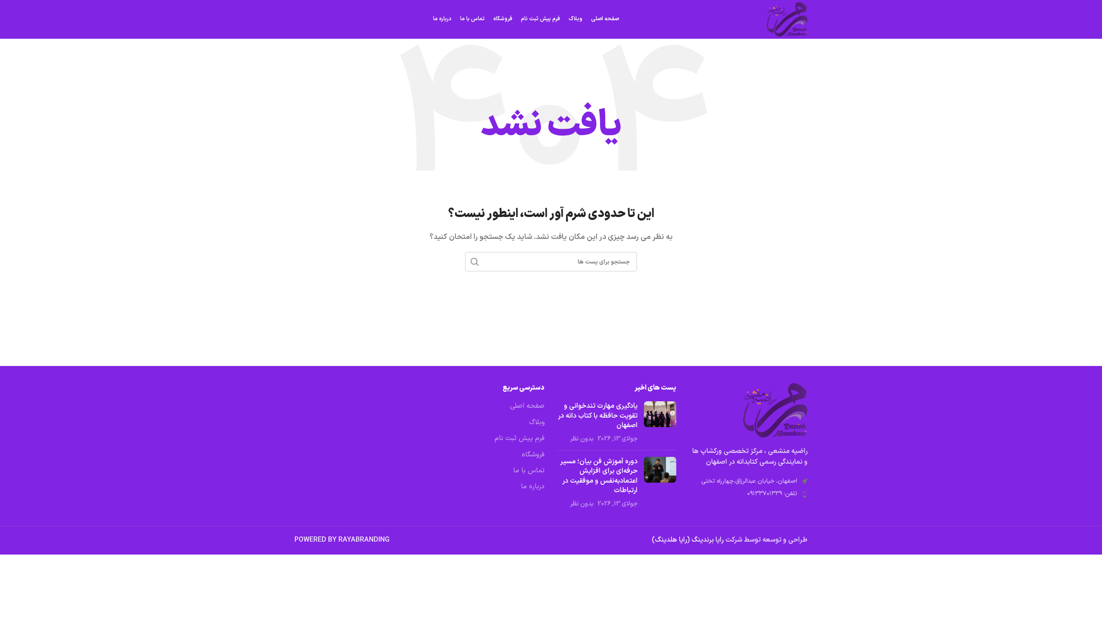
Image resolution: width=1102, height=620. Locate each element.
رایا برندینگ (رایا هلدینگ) (688, 540)
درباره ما (533, 486)
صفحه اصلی (527, 406)
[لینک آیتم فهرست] (748, 494)
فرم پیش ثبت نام (520, 438)
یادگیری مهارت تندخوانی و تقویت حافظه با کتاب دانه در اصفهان (598, 416)
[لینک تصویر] (775, 410)
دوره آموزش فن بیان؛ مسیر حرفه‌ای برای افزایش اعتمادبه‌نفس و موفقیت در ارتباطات (599, 476)
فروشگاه (533, 454)
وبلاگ (537, 422)
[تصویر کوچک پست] (660, 422)
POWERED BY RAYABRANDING (342, 540)
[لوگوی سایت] (787, 19)
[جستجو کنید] (475, 262)
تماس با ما (529, 470)
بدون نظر (582, 438)
